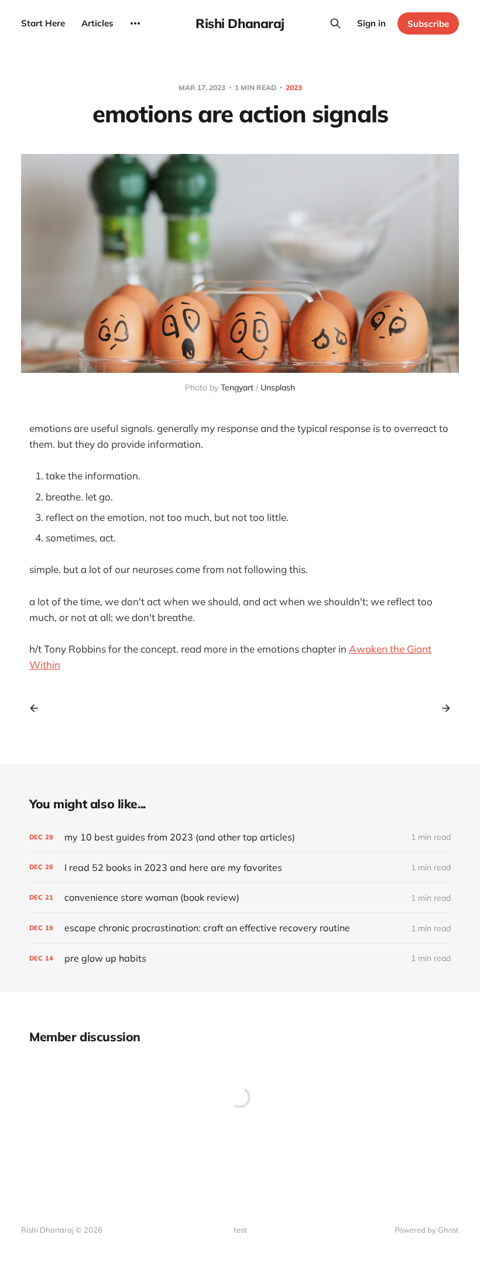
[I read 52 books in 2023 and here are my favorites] (240, 868)
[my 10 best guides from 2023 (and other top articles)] (240, 837)
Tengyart (237, 387)
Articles (97, 23)
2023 (294, 87)
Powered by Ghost (427, 1229)
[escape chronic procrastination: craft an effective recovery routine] (240, 928)
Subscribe (428, 23)
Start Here (43, 23)
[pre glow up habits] (240, 958)
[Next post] (442, 708)
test (240, 1229)
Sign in (371, 23)
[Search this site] (335, 23)
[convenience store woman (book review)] (240, 897)
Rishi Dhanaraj (240, 23)
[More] (135, 23)
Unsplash (277, 387)
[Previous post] (38, 708)
